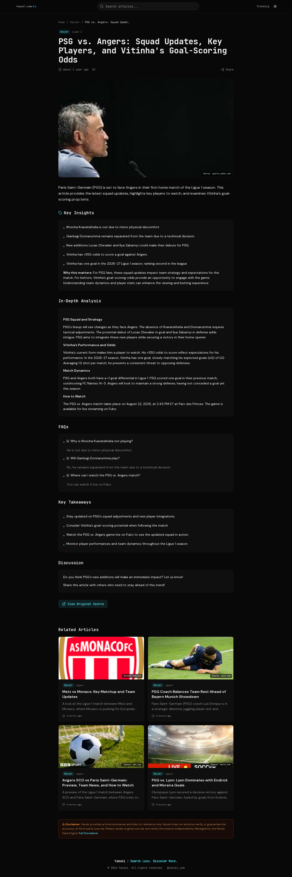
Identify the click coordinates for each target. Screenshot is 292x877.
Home (61, 22)
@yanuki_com (176, 868)
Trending (262, 6)
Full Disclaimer (88, 833)
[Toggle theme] (275, 6)
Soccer (75, 22)
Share (230, 69)
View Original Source (86, 604)
